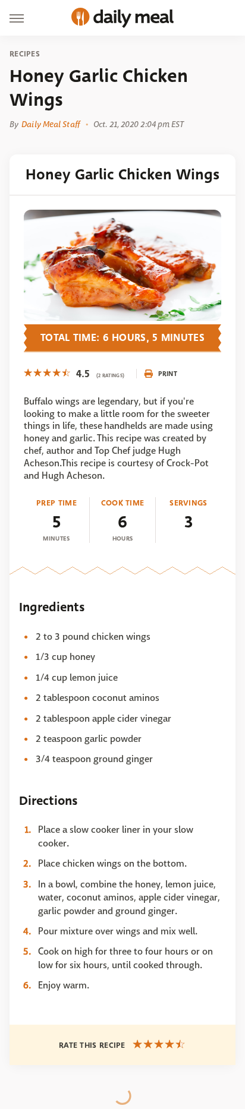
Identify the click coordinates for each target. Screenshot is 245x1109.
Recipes (25, 54)
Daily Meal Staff (50, 124)
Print (167, 373)
